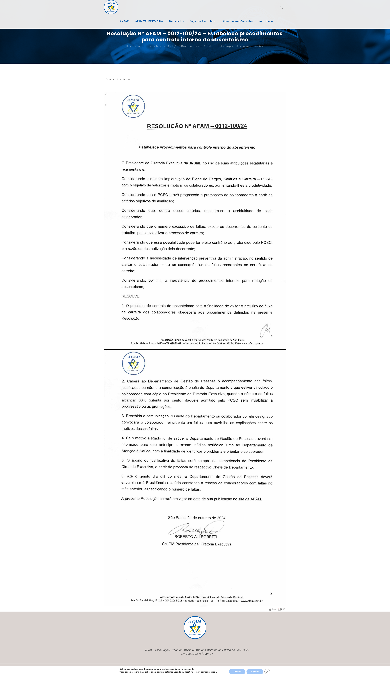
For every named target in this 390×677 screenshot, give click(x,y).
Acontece (142, 46)
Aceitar (237, 671)
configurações (208, 671)
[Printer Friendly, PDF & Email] (276, 609)
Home (129, 46)
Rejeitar (255, 671)
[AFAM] (111, 7)
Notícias (157, 46)
